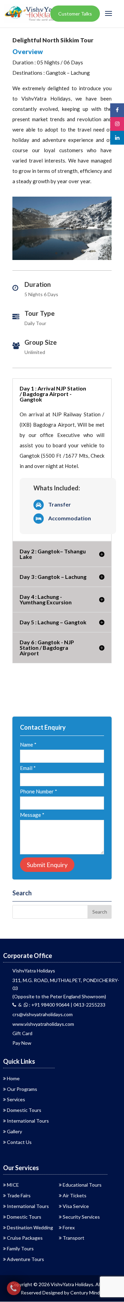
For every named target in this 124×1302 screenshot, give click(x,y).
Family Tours (20, 1248)
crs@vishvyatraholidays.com (42, 1014)
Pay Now (21, 1043)
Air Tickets (74, 1195)
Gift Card (22, 1033)
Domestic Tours (24, 1110)
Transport (73, 1238)
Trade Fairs (19, 1195)
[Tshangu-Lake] (62, 260)
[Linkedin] (117, 137)
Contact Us (19, 1142)
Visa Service (76, 1206)
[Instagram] (117, 124)
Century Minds (86, 1292)
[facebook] (117, 110)
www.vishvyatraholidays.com (43, 1024)
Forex (69, 1227)
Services (16, 1099)
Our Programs (22, 1089)
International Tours (28, 1121)
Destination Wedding (30, 1227)
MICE (13, 1185)
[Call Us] (14, 1288)
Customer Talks (75, 14)
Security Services (81, 1217)
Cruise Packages (25, 1238)
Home (13, 1078)
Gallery (14, 1131)
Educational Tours (82, 1185)
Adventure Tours (25, 1259)
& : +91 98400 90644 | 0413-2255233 (60, 1005)
